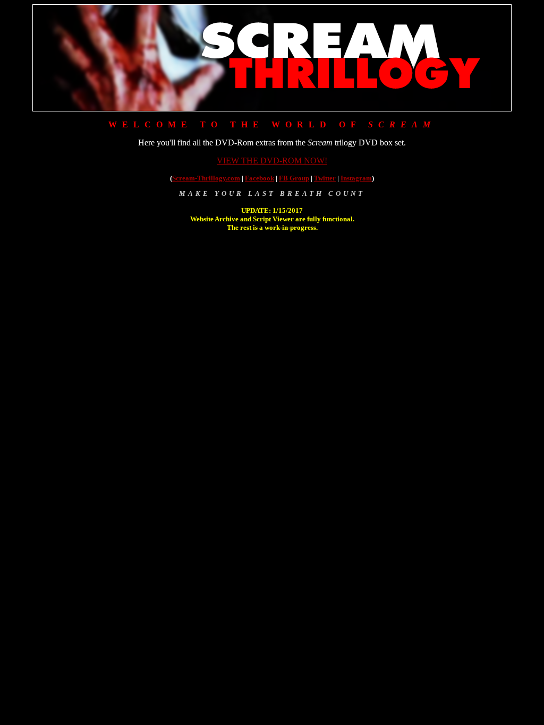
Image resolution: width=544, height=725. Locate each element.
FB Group (294, 178)
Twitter (325, 178)
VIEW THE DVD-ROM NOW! (272, 160)
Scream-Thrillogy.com (206, 178)
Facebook (259, 178)
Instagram (356, 178)
